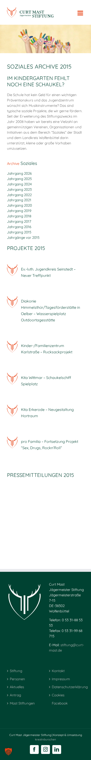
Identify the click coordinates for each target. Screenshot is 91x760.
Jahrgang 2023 (19, 189)
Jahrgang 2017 (19, 221)
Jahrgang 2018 (19, 216)
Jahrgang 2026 (19, 173)
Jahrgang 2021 (19, 200)
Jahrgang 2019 (19, 210)
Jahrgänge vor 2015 (23, 237)
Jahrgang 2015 (19, 232)
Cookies (58, 695)
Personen (17, 679)
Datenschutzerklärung (67, 687)
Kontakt (58, 671)
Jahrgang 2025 (19, 179)
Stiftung (16, 671)
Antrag (15, 695)
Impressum (61, 679)
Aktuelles (17, 687)
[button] (8, 751)
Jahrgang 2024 (19, 184)
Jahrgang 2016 (19, 227)
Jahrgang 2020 (19, 205)
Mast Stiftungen (22, 703)
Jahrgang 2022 (19, 195)
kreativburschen (45, 739)
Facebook (60, 703)
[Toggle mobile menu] (80, 10)
